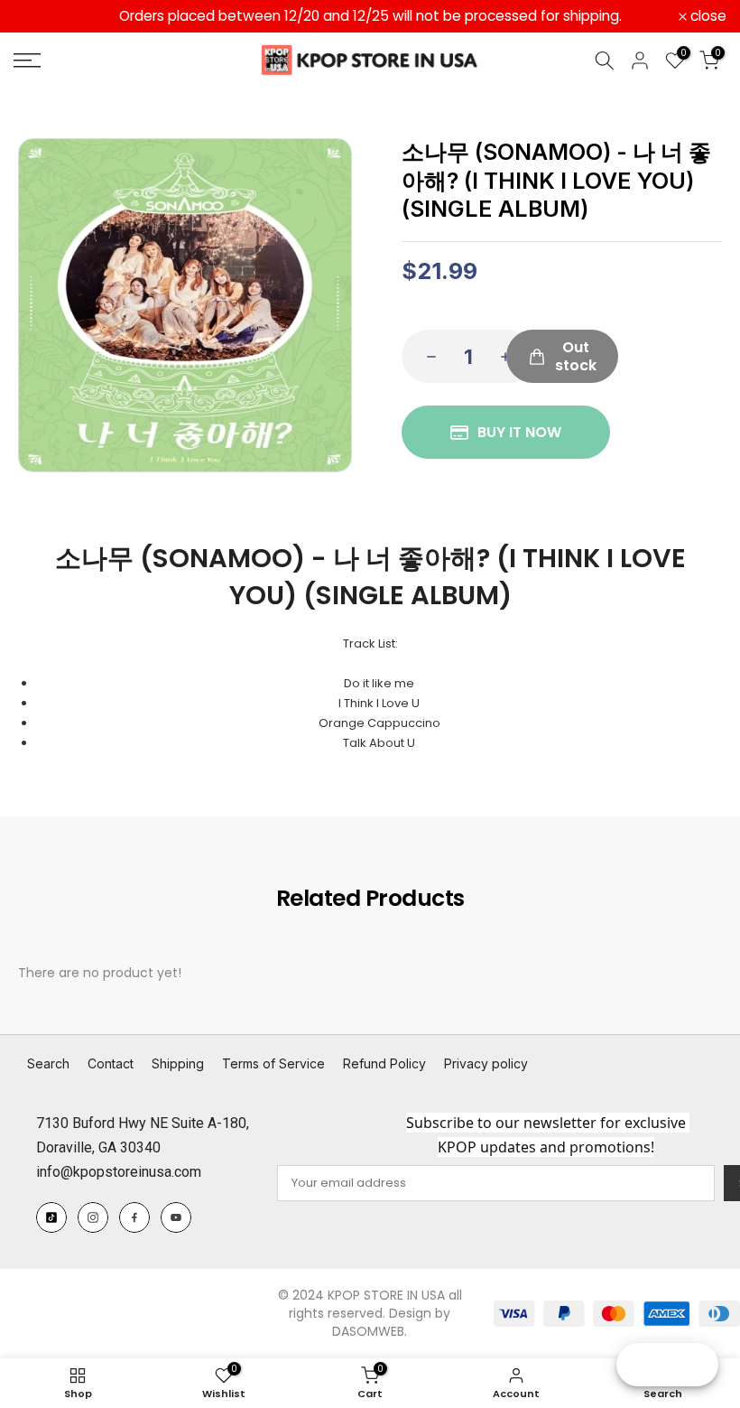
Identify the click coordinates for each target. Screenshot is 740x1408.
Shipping (178, 1063)
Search (48, 1063)
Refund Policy (384, 1063)
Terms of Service (273, 1063)
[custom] (51, 1217)
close (41, 16)
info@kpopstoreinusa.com (118, 1171)
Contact (111, 1063)
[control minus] (426, 356)
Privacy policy (486, 1063)
